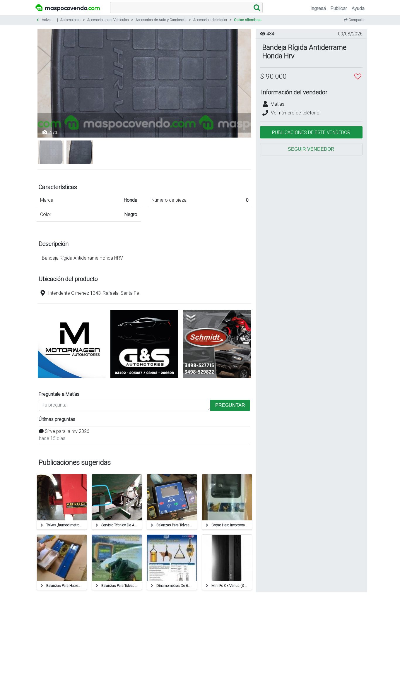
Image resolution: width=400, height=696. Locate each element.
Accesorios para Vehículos (108, 19)
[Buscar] (257, 7)
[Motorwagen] (72, 379)
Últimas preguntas (57, 419)
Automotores (70, 19)
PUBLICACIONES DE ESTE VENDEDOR (311, 132)
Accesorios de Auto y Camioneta (161, 19)
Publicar (339, 8)
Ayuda (358, 8)
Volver (46, 19)
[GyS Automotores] (144, 379)
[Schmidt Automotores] (217, 379)
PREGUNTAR (230, 405)
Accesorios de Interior (210, 19)
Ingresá (318, 8)
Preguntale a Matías (59, 394)
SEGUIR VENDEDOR (311, 149)
